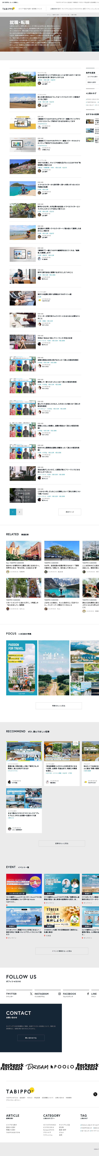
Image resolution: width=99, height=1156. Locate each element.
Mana (58, 609)
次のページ (70, 512)
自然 (84, 9)
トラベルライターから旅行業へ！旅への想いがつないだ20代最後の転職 (59, 186)
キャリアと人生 (67, 9)
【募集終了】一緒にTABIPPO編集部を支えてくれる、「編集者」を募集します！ (58, 251)
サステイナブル (13, 771)
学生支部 (87, 2)
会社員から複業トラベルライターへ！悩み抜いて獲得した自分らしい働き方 (59, 229)
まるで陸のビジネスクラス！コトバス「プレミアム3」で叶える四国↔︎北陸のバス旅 (23, 814)
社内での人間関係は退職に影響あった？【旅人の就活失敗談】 (58, 449)
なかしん (22, 609)
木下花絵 (14, 782)
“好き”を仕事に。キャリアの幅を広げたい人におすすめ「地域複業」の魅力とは (59, 164)
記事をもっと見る (61, 843)
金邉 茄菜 (44, 128)
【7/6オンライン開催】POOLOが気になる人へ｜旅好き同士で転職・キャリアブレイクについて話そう (24, 932)
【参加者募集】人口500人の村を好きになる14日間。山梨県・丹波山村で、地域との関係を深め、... (61, 768)
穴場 (70, 773)
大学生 (40, 362)
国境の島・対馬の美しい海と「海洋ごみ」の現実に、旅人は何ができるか (23, 767)
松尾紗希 (22, 571)
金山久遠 (60, 571)
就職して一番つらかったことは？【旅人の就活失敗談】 (57, 382)
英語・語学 (62, 1130)
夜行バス (11, 818)
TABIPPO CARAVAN (17, 563)
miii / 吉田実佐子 (17, 830)
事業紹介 (76, 2)
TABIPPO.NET (46, 301)
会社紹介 (70, 2)
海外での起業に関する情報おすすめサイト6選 (54, 294)
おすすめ (49, 773)
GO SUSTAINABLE (13, 764)
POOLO (81, 2)
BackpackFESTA (48, 1130)
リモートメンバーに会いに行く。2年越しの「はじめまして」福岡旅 (22, 604)
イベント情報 (57, 773)
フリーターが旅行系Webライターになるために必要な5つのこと (59, 317)
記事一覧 (30, 9)
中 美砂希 (44, 259)
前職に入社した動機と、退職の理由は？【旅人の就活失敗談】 (58, 427)
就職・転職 (40, 116)
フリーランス (42, 340)
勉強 (44, 321)
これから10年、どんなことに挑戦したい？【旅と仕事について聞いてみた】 (59, 492)
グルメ (61, 1132)
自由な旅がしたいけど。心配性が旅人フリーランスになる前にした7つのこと (59, 471)
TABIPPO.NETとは (61, 2)
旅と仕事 (46, 80)
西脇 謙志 (53, 782)
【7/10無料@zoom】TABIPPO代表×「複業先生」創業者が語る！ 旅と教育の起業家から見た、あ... (61, 898)
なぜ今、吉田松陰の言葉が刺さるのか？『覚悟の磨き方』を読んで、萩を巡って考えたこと (61, 567)
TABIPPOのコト (43, 124)
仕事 (40, 102)
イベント (39, 9)
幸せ (53, 167)
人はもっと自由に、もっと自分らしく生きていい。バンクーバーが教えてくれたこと (61, 604)
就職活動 (46, 167)
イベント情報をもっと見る (62, 951)
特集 (34, 9)
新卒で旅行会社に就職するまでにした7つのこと (55, 272)
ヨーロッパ (90, 105)
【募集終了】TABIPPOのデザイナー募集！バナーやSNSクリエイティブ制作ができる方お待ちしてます (59, 142)
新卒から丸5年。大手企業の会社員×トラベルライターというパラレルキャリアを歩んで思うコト (59, 208)
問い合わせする (31, 1038)
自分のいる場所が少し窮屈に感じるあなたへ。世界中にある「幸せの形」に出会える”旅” (23, 567)
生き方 (53, 80)
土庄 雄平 (44, 84)
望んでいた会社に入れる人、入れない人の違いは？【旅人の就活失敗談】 (59, 405)
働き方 (40, 80)
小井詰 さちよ (46, 149)
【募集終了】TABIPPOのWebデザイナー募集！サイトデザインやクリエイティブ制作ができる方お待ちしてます (59, 120)
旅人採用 (52, 275)
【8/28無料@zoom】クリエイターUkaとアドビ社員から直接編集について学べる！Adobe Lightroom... (24, 899)
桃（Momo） (45, 279)
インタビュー (42, 408)
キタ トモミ (45, 325)
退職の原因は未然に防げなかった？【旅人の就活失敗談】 (58, 360)
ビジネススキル (77, 9)
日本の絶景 (88, 771)
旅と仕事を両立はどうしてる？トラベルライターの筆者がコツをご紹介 (59, 98)
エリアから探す (42, 292)
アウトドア (87, 764)
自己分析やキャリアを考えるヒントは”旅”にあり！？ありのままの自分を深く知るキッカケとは (59, 76)
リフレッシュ (90, 9)
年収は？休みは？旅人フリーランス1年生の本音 (55, 338)
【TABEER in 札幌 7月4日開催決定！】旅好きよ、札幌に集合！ (61, 931)
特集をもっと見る (58, 706)
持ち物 (61, 1127)
